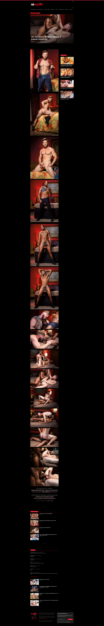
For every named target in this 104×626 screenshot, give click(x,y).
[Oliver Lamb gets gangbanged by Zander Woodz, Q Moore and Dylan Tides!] (34, 589)
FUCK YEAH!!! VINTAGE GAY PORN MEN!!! (67, 88)
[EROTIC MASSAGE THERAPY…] (67, 94)
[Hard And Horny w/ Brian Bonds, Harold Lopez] (34, 523)
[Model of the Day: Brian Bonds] (34, 530)
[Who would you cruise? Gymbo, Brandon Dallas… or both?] (34, 596)
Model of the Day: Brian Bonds (44, 527)
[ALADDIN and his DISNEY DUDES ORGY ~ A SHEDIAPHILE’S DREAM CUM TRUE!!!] (67, 60)
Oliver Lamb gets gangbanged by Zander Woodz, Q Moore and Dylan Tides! (48, 587)
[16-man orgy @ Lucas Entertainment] (34, 516)
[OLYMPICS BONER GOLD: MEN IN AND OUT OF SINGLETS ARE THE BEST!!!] (67, 72)
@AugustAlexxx (52, 490)
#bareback (46, 492)
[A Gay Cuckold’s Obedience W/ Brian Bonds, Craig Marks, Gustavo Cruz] (34, 537)
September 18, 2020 (50, 500)
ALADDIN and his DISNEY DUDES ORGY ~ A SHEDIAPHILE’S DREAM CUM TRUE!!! (67, 65)
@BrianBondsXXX (37, 490)
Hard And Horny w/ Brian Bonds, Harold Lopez (47, 520)
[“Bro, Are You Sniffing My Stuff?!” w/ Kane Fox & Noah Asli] (34, 603)
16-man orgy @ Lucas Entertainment (45, 513)
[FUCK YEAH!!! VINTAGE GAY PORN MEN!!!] (67, 83)
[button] (73, 8)
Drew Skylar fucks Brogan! (44, 579)
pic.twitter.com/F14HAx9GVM (44, 498)
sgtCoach (33, 41)
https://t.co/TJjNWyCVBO (44, 497)
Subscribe (70, 619)
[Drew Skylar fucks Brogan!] (34, 582)
